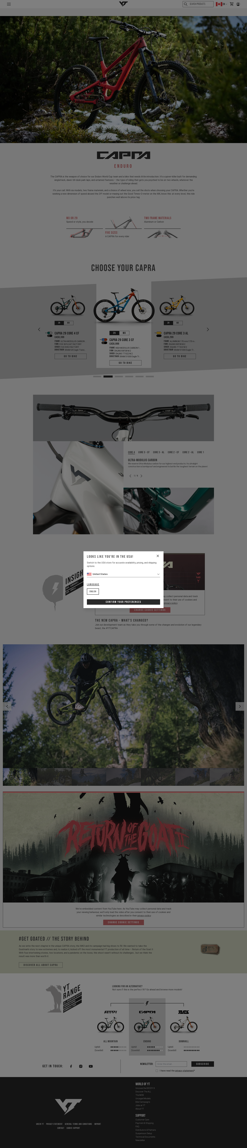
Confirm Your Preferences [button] (123, 602)
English (92, 591)
